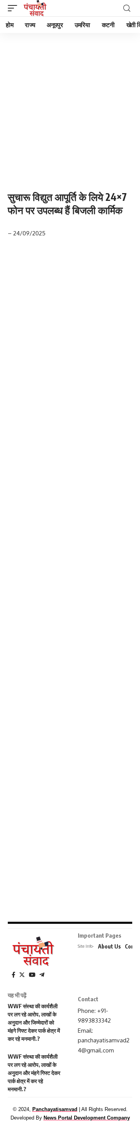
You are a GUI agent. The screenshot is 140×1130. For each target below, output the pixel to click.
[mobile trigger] (14, 8)
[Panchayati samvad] (35, 8)
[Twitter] (22, 975)
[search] (126, 8)
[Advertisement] (70, 106)
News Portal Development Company (87, 1118)
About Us (109, 946)
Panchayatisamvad (54, 1109)
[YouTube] (32, 975)
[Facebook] (13, 975)
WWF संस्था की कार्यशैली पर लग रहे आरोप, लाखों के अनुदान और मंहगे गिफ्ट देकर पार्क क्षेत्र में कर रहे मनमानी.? (34, 1072)
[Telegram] (41, 975)
